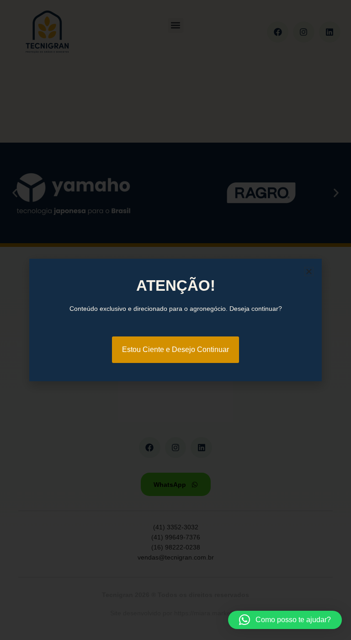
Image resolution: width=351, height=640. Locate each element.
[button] (285, 620)
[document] (175, 320)
